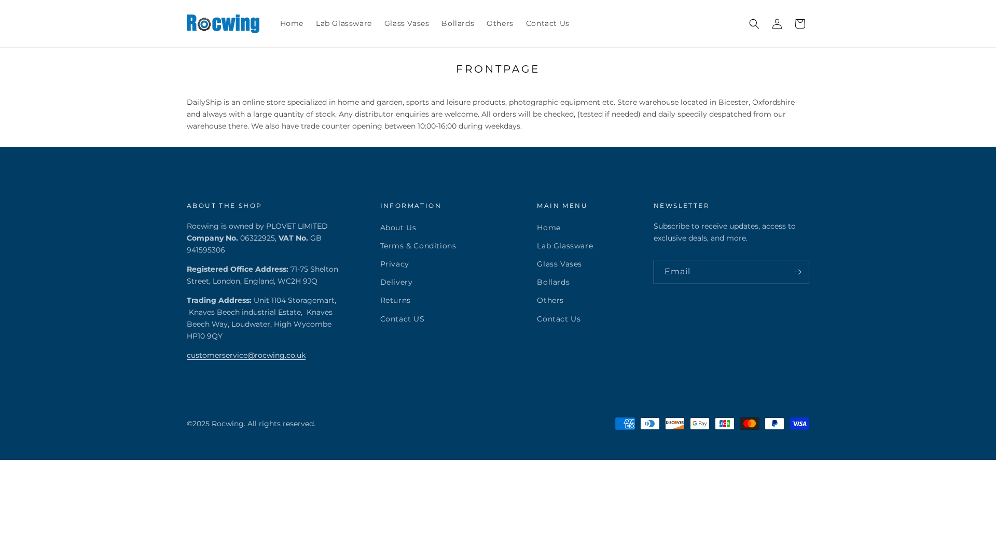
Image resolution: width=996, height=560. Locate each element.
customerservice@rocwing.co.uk (246, 355)
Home (548, 227)
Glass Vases (559, 264)
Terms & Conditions (418, 245)
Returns (395, 300)
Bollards (553, 282)
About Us (398, 227)
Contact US (402, 319)
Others (550, 300)
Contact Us (558, 319)
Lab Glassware (565, 245)
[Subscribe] (797, 272)
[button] (754, 23)
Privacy (394, 264)
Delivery (396, 282)
